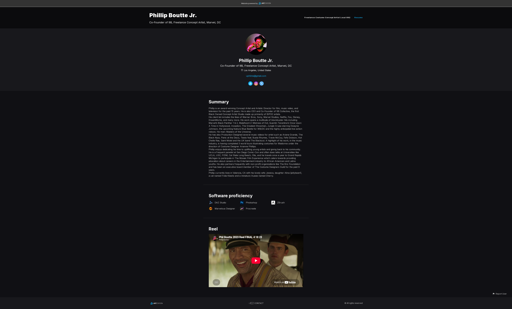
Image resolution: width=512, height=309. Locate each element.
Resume (358, 17)
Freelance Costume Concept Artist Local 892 (327, 17)
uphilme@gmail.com (256, 76)
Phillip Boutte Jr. (173, 15)
